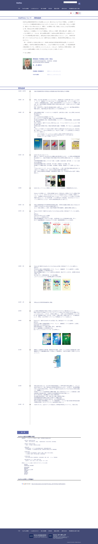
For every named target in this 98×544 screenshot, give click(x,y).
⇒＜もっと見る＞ (27, 52)
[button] (79, 3)
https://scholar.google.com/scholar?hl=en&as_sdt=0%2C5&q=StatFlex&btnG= (49, 483)
